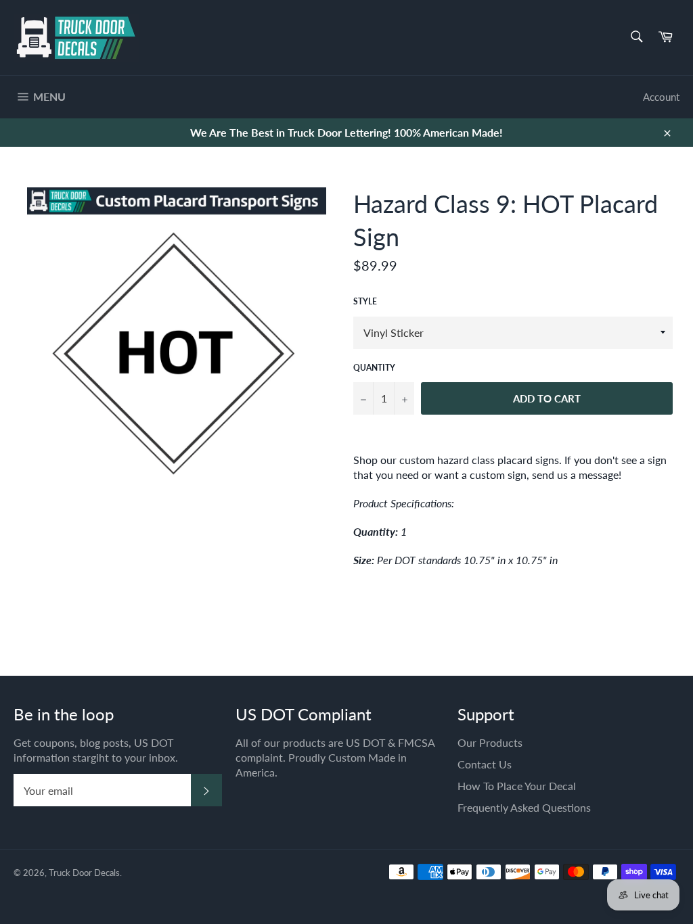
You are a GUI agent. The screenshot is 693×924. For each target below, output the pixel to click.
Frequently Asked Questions (524, 807)
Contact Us (484, 764)
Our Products (489, 742)
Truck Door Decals (84, 872)
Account (661, 97)
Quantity (374, 368)
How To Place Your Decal (516, 785)
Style (365, 301)
